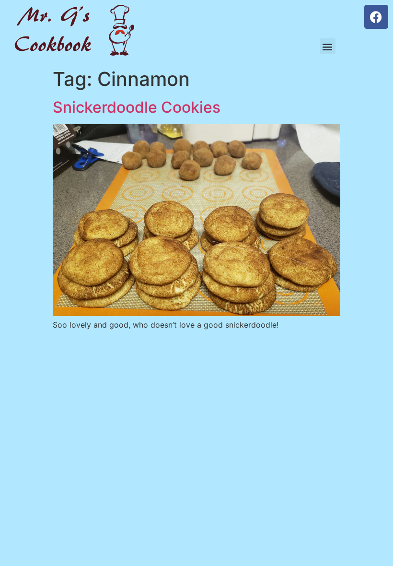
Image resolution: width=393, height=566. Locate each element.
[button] (327, 46)
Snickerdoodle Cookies (136, 107)
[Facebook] (376, 17)
